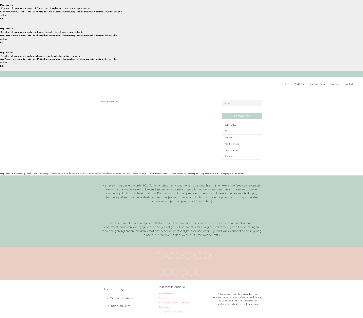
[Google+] (351, 74)
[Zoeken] (358, 84)
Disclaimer (164, 307)
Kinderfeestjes (166, 294)
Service (162, 298)
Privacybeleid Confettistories (174, 303)
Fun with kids (231, 150)
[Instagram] (357, 74)
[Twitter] (346, 74)
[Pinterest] (188, 255)
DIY (227, 131)
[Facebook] (341, 74)
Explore (228, 138)
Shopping (229, 156)
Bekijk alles (230, 125)
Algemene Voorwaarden (171, 312)
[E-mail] (160, 255)
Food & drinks (232, 144)
